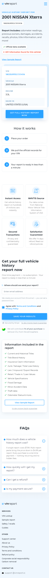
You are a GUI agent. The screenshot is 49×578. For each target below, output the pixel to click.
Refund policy (8, 554)
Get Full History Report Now (24, 113)
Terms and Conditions (26, 306)
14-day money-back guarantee (34, 323)
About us (6, 543)
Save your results (24, 316)
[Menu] (45, 4)
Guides (5, 527)
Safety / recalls (8, 524)
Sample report (8, 520)
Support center (9, 539)
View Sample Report (11, 59)
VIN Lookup (7, 516)
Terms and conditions (12, 550)
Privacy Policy (12, 308)
